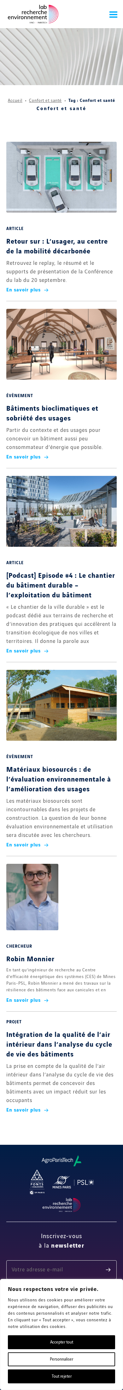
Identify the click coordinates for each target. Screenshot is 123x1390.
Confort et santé (45, 100)
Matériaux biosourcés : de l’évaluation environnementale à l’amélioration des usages (58, 779)
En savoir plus (23, 290)
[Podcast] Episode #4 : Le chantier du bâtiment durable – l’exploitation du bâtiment (60, 585)
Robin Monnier (30, 959)
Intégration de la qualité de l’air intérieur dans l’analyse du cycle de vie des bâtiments (59, 1045)
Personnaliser (61, 1359)
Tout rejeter (62, 1376)
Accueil (15, 100)
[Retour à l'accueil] (33, 14)
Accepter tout (61, 1342)
